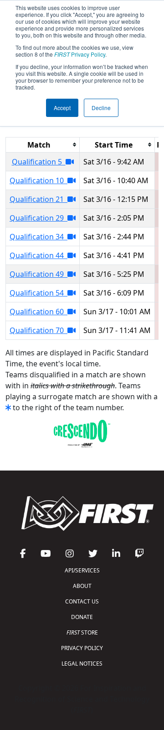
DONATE (82, 617)
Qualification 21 (38, 199)
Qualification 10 (38, 180)
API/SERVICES (82, 570)
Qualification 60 (38, 312)
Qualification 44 (38, 255)
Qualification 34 (38, 237)
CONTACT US (82, 601)
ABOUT (82, 586)
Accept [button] (62, 107)
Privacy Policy (79, 54)
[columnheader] (43, 144)
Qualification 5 (39, 162)
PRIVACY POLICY (82, 648)
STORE (82, 632)
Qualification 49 (38, 274)
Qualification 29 (38, 218)
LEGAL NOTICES (82, 663)
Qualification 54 (38, 293)
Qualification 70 (38, 330)
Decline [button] (101, 107)
